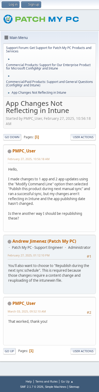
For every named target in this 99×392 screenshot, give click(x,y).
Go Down (12, 137)
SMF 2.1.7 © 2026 (31, 386)
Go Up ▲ (67, 381)
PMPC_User (24, 151)
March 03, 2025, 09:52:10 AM (27, 311)
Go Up (9, 351)
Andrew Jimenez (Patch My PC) (44, 241)
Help (29, 381)
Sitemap (74, 386)
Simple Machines (56, 386)
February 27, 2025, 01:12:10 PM (29, 255)
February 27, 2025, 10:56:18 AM (29, 159)
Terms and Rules (46, 381)
